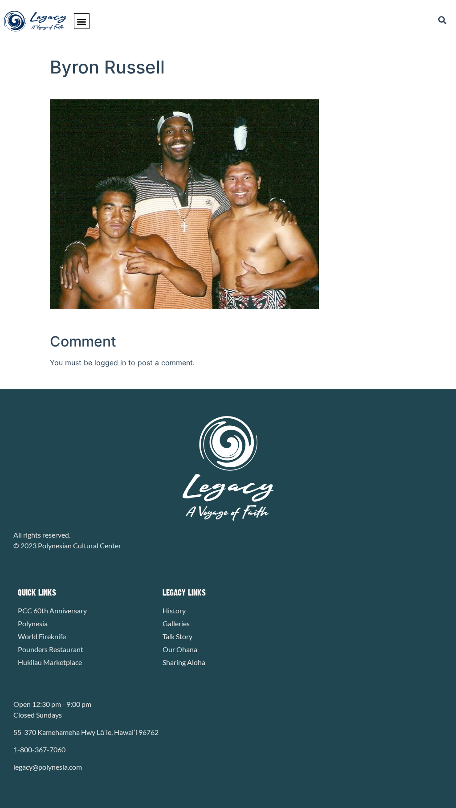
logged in (110, 362)
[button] (82, 21)
